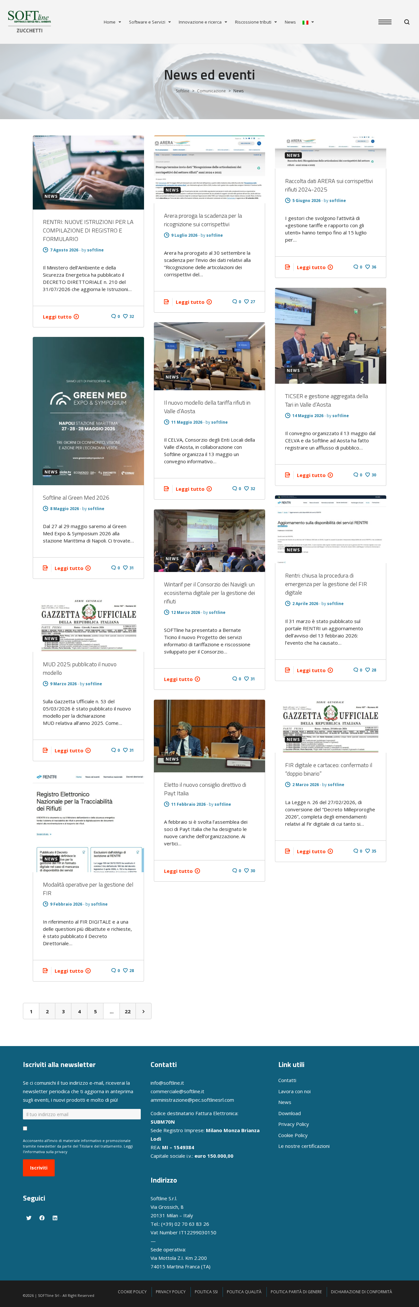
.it (202, 1091)
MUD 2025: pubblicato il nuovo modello (80, 668)
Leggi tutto (57, 316)
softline (95, 250)
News (290, 22)
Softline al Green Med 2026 (76, 497)
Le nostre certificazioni (304, 1146)
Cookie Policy (293, 1135)
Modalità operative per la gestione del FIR (88, 888)
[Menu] (388, 22)
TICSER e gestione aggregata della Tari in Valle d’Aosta (326, 400)
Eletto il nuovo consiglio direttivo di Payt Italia (205, 789)
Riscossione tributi (253, 22)
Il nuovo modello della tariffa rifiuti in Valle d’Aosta (207, 406)
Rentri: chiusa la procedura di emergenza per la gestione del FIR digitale (326, 584)
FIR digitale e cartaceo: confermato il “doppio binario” (328, 769)
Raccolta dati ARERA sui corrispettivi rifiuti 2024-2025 (329, 185)
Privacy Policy (293, 1124)
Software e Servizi (147, 22)
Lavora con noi (294, 1091)
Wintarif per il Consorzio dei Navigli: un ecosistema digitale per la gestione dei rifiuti (209, 593)
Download (289, 1113)
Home (110, 22)
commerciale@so (170, 1091)
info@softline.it (167, 1082)
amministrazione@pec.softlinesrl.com (192, 1099)
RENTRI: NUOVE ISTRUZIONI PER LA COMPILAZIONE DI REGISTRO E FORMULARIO (88, 230)
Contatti (287, 1080)
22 (128, 1011)
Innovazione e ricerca (200, 22)
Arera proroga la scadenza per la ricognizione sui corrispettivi (203, 220)
